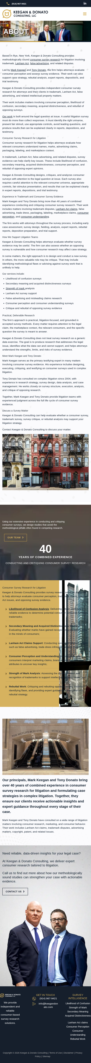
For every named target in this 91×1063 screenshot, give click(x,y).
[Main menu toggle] (85, 14)
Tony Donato (39, 70)
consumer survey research (45, 59)
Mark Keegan (18, 70)
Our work (7, 116)
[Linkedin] (85, 3)
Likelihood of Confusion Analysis (29, 608)
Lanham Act (22, 63)
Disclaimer (69, 1053)
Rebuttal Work (77, 1039)
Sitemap (46, 1056)
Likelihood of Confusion (78, 1003)
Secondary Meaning (77, 1011)
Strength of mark (15, 288)
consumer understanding (35, 216)
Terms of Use (55, 1053)
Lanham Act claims (66, 209)
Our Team (14, 537)
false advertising (39, 63)
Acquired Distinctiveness (78, 1015)
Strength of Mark (78, 1007)
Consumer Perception (77, 1026)
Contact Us (14, 891)
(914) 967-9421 (48, 998)
